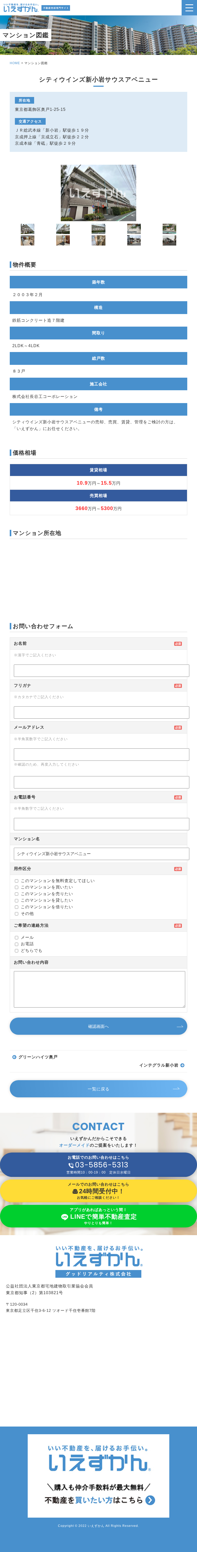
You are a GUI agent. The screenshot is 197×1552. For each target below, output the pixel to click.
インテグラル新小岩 (158, 1065)
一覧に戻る (99, 1089)
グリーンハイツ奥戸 (38, 1057)
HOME (15, 63)
